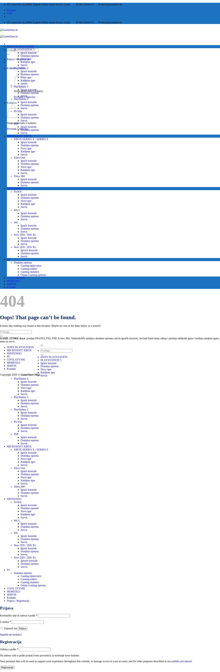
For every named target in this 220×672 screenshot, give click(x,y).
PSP (16, 123)
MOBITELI (13, 281)
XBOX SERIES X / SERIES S (31, 139)
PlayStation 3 (21, 86)
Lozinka (5, 621)
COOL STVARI (16, 278)
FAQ (9, 13)
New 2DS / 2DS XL (25, 247)
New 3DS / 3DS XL (25, 234)
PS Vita (18, 421)
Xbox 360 (19, 176)
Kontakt (11, 10)
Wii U (17, 210)
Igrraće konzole (29, 250)
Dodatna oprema (30, 55)
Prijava (22, 628)
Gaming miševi (29, 268)
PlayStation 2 (21, 99)
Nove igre (26, 58)
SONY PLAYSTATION (20, 46)
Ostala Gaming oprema (33, 274)
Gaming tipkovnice (31, 265)
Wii (16, 222)
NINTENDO (14, 188)
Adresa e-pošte (9, 649)
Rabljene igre (28, 62)
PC (8, 259)
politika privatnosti (182, 661)
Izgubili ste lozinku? (11, 634)
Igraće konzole (29, 52)
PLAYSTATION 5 (24, 49)
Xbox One (19, 157)
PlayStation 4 (21, 68)
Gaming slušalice (30, 271)
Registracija (7, 667)
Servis (24, 65)
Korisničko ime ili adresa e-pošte (18, 615)
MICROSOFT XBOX (19, 136)
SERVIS (11, 284)
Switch (17, 191)
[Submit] (8, 54)
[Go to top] (42, 345)
